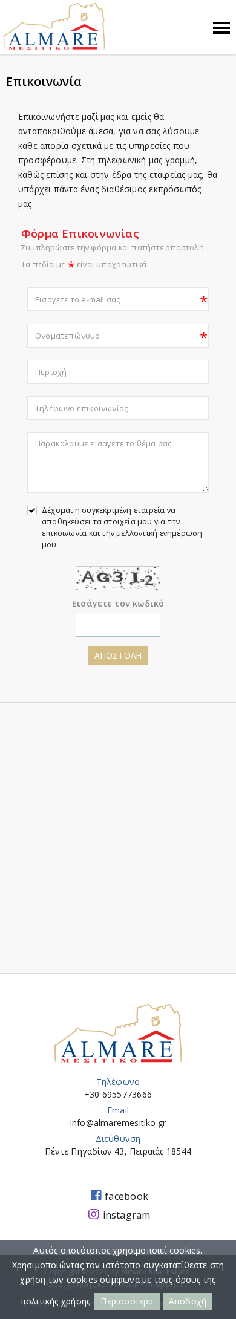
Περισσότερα (126, 1301)
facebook (126, 1196)
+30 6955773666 (118, 1094)
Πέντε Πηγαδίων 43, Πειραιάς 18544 (118, 1151)
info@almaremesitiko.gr (118, 1122)
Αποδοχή (187, 1301)
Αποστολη (118, 655)
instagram (126, 1215)
